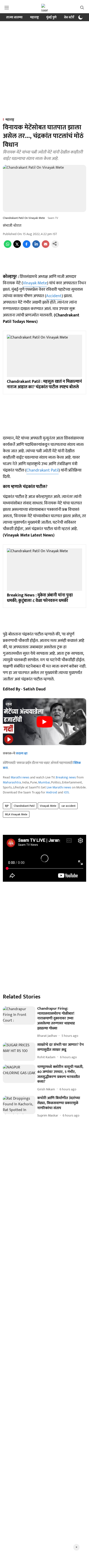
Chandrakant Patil (42, 470)
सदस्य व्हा (22, 753)
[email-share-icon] (45, 247)
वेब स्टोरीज (70, 17)
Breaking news (66, 777)
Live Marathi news (59, 787)
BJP (7, 805)
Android (51, 792)
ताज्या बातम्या (14, 17)
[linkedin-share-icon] (36, 247)
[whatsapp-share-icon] (7, 247)
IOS (66, 792)
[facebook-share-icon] (26, 247)
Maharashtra (12, 782)
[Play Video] (44, 722)
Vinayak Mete (35, 283)
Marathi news (20, 777)
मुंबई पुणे (51, 17)
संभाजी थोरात (12, 225)
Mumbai (44, 782)
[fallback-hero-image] (19, 1015)
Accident (54, 296)
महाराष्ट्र (34, 17)
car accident (68, 805)
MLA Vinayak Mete (16, 814)
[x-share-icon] (17, 247)
